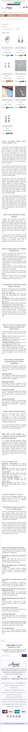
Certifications (14, 687)
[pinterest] (17, 716)
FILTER (18, 29)
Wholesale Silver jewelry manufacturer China (14, 704)
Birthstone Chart (15, 685)
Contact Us (7, 685)
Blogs (21, 685)
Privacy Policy (5, 692)
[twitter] (11, 716)
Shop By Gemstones (9, 19)
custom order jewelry (20, 609)
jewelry (24, 603)
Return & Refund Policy (18, 690)
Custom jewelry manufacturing (14, 706)
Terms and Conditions (15, 692)
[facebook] (8, 716)
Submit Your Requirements (13, 4)
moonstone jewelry (13, 501)
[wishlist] (23, 8)
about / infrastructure (8, 683)
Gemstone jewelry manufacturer (14, 697)
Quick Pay (23, 692)
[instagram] (14, 716)
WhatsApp (18, 2)
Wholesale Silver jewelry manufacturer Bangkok (14, 701)
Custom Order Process (20, 683)
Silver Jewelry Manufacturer (14, 694)
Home (2, 19)
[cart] (26, 8)
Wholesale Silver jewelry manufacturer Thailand (14, 699)
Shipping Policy (8, 690)
